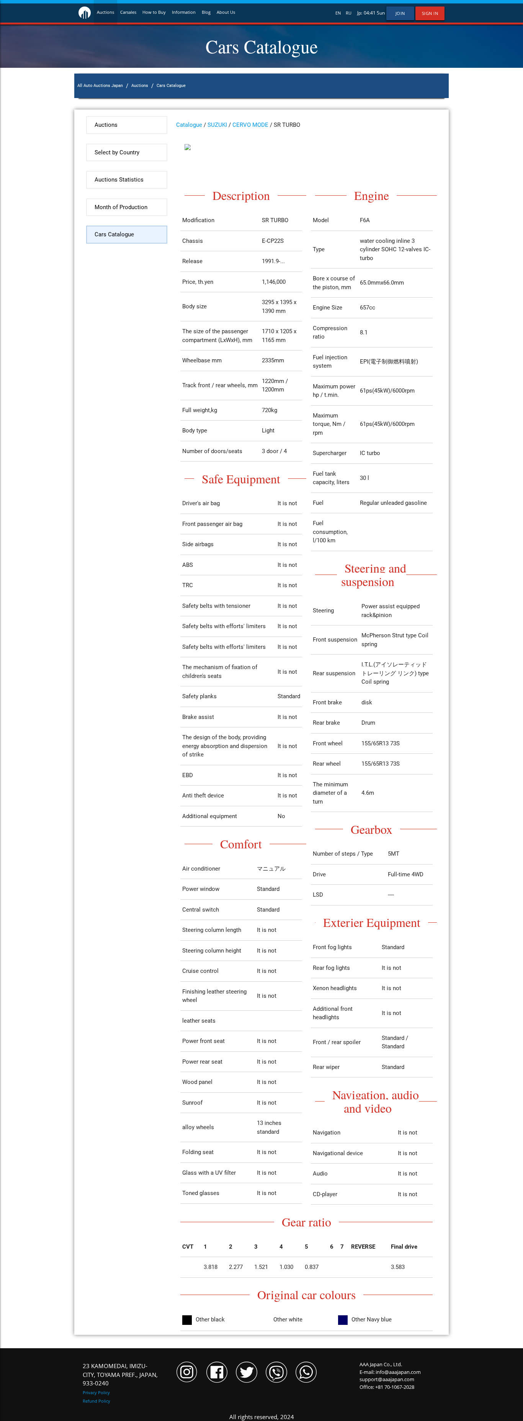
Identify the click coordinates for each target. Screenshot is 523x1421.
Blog (206, 12)
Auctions (105, 12)
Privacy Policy (96, 1392)
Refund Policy (96, 1401)
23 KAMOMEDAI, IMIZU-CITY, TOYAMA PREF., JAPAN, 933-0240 (120, 1374)
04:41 (370, 13)
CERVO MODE (250, 124)
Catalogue (189, 124)
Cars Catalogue (114, 234)
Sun (381, 13)
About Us (226, 12)
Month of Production (121, 207)
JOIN (400, 13)
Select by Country (117, 152)
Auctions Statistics (119, 179)
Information (184, 12)
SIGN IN (430, 13)
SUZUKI (217, 124)
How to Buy (154, 12)
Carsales (128, 12)
